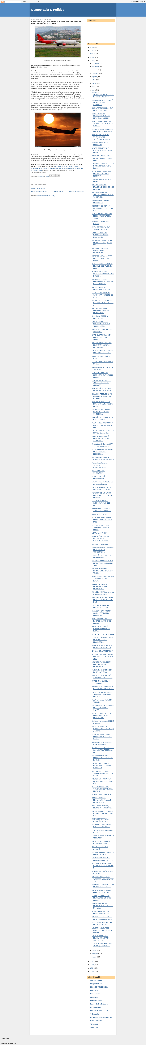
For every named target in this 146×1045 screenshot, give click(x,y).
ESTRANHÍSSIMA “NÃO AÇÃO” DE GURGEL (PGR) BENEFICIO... (102, 452)
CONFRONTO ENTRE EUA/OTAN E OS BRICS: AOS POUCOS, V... (103, 187)
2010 (92, 965)
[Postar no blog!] (52, 175)
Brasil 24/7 (94, 990)
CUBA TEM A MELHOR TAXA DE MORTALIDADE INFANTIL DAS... (103, 166)
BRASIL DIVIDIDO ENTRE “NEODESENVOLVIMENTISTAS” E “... (103, 879)
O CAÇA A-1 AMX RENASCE (101, 794)
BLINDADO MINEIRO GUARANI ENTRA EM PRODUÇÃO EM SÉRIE (102, 563)
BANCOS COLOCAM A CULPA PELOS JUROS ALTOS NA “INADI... (102, 216)
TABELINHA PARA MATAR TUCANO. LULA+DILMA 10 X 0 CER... (102, 773)
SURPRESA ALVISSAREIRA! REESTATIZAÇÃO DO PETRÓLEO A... (101, 664)
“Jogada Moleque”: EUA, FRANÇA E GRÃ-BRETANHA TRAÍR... (102, 571)
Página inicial (58, 191)
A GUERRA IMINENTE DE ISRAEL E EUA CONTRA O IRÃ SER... (102, 930)
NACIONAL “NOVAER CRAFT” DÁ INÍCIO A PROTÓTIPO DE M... (102, 866)
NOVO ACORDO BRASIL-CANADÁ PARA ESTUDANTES (100, 250)
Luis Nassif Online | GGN (99, 1011)
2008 (92, 971)
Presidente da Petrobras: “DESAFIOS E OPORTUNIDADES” (100, 465)
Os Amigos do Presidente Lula (101, 1017)
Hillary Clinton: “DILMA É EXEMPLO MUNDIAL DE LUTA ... (101, 629)
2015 (92, 50)
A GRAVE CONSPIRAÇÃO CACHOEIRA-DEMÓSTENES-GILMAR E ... (102, 295)
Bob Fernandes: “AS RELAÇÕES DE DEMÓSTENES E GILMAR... (103, 708)
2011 (92, 961)
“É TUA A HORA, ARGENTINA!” (102, 651)
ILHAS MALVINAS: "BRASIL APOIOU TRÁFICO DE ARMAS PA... (101, 383)
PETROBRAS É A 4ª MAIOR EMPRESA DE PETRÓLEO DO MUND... (102, 495)
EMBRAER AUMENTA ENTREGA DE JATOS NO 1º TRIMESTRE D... (103, 550)
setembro (95, 73)
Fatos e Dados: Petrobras (99, 1004)
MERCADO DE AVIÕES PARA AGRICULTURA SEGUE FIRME (102, 258)
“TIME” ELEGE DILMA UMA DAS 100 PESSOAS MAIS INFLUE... (103, 579)
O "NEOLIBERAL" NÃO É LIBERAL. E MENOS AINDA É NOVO (103, 150)
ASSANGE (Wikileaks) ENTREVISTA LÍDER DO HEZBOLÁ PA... (101, 586)
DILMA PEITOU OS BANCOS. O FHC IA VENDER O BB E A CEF (102, 425)
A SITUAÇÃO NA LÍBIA (99, 533)
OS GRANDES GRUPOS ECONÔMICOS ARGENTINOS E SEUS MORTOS (103, 282)
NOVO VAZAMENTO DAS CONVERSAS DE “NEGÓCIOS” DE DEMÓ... (101, 137)
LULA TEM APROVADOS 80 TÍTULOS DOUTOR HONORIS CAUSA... (103, 124)
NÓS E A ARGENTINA (99, 514)
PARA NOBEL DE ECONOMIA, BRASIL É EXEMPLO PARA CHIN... (102, 266)
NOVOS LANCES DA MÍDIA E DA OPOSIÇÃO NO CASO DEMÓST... (102, 621)
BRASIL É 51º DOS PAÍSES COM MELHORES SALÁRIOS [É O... (102, 781)
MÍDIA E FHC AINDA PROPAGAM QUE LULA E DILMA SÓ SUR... (101, 800)
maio (94, 86)
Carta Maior (94, 997)
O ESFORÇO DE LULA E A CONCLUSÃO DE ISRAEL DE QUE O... (102, 208)
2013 (92, 57)
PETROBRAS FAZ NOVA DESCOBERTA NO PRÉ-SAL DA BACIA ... (102, 758)
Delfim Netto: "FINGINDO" (100, 544)
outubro (95, 70)
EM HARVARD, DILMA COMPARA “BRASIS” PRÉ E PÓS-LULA (102, 906)
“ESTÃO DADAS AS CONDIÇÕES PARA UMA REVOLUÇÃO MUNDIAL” (101, 116)
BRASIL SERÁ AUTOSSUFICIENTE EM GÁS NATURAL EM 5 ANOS (103, 95)
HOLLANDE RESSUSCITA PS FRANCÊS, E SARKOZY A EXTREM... (102, 396)
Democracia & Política (47, 9)
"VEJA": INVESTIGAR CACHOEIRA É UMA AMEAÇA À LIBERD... (103, 729)
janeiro (94, 957)
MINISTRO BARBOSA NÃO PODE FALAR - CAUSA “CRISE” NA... (101, 438)
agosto (94, 76)
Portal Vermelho (96, 1021)
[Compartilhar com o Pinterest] (59, 175)
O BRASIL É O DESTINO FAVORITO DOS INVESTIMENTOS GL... (100, 539)
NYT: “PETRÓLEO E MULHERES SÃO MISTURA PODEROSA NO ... (103, 750)
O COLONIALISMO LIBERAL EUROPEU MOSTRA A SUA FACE (102, 520)
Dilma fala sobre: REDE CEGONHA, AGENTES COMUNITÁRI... (100, 311)
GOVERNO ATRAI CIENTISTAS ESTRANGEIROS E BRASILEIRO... (102, 640)
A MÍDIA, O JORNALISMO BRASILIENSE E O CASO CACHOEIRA (101, 898)
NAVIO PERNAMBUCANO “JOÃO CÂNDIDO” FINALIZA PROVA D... (102, 789)
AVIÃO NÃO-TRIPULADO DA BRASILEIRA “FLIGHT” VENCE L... (101, 337)
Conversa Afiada (96, 1000)
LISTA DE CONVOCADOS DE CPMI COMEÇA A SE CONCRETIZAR (102, 715)
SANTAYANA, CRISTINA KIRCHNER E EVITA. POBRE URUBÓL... (102, 375)
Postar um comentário (38, 188)
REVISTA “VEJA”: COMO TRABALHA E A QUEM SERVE (100, 527)
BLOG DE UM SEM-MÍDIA (99, 987)
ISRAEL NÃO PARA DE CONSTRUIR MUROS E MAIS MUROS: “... (103, 274)
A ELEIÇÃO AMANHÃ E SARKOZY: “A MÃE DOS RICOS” (101, 503)
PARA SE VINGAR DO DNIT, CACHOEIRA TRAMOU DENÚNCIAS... (101, 613)
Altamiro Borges (96, 980)
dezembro (95, 63)
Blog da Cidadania (96, 984)
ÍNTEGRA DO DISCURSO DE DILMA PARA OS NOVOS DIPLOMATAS (101, 345)
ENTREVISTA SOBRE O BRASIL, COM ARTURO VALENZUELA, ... (101, 938)
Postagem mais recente (39, 191)
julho (94, 80)
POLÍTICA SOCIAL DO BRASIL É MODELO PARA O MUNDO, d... (102, 303)
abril (93, 90)
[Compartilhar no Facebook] (56, 175)
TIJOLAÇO (94, 1024)
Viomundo (94, 1027)
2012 (92, 61)
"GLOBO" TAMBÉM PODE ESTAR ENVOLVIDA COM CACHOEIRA (101, 766)
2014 (92, 54)
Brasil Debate (95, 994)
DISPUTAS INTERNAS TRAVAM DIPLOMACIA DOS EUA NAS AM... (102, 656)
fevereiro (95, 954)
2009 (92, 968)
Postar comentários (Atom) (46, 195)
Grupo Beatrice (95, 1007)
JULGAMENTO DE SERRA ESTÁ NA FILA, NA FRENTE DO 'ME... (102, 404)
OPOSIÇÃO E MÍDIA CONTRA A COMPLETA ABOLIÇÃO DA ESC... (102, 243)
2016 (92, 47)
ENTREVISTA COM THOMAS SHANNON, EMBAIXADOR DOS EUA (102, 694)
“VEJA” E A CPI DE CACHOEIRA (103, 634)
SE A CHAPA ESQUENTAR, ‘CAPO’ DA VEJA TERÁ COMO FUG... (101, 412)
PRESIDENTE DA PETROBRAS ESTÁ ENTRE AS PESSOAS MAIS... (102, 600)
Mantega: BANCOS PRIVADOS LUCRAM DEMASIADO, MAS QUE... (102, 813)
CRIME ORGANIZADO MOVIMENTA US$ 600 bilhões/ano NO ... (100, 235)
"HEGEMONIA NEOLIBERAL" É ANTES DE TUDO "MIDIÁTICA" (102, 103)
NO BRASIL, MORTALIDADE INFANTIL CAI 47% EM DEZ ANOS (102, 158)
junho (94, 83)
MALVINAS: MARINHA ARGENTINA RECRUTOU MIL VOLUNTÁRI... (102, 195)
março (94, 950)
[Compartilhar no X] (54, 175)
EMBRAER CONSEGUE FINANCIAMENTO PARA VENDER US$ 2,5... (101, 324)
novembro (95, 66)
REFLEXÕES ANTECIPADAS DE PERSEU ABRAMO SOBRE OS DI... (103, 737)
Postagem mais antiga (76, 191)
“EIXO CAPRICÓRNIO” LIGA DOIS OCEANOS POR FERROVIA (101, 174)
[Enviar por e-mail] (50, 175)
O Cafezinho (94, 1014)
